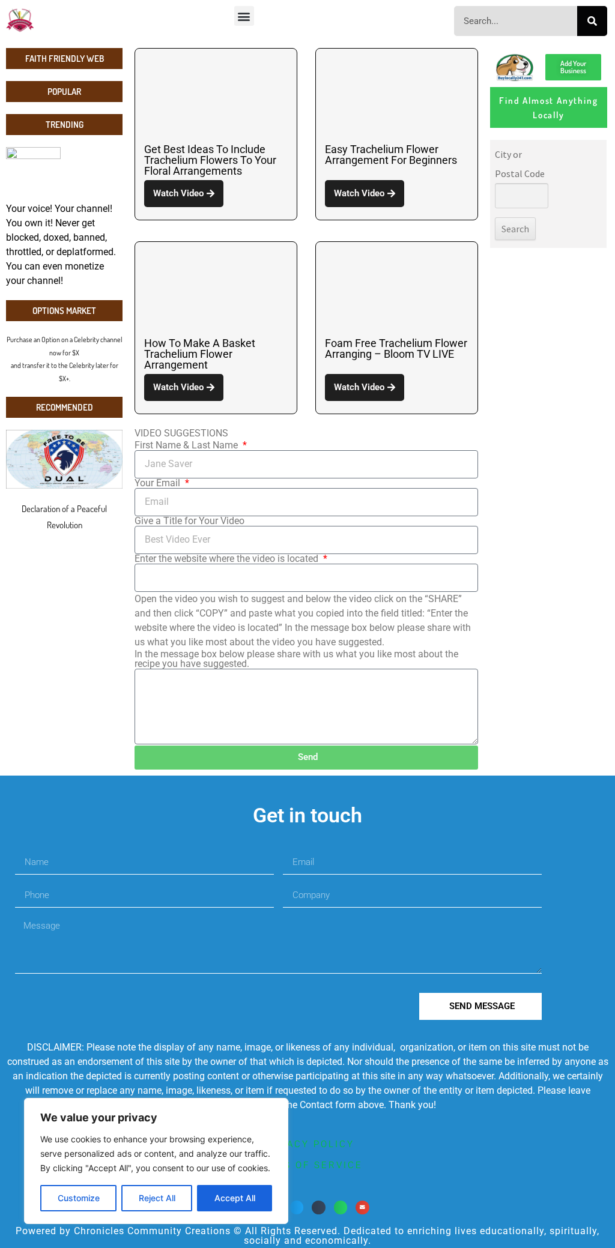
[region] (156, 1161)
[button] (244, 16)
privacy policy (307, 1144)
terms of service (307, 1165)
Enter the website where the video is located (228, 559)
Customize (79, 1198)
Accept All (234, 1198)
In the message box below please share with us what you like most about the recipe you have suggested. (296, 659)
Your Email (159, 483)
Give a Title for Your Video (189, 521)
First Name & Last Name (187, 445)
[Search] (592, 21)
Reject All (157, 1198)
